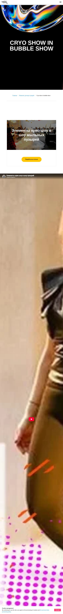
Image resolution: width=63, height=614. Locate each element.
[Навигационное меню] (60, 2)
